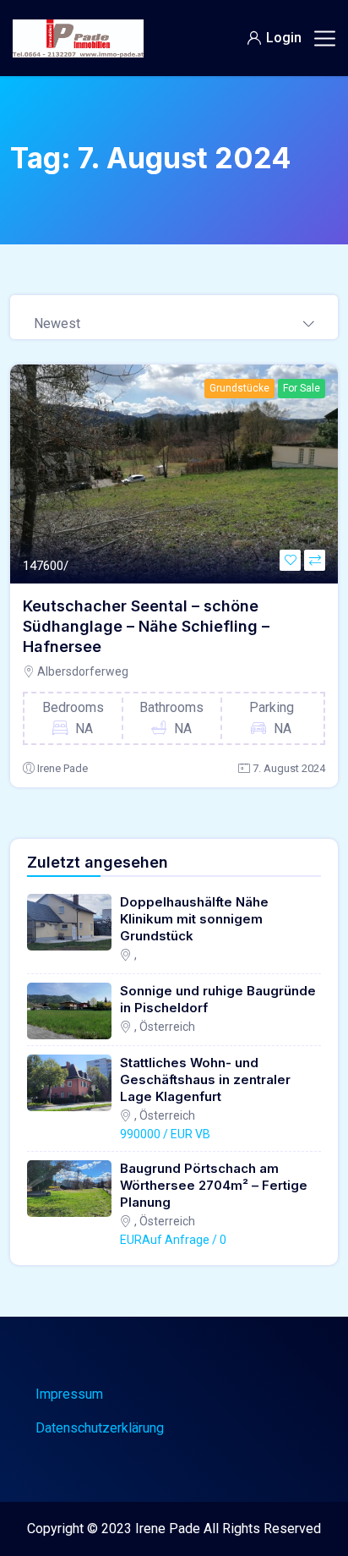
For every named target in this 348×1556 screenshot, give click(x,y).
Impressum (69, 1394)
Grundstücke (239, 388)
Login (284, 38)
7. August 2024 (289, 768)
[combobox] (174, 318)
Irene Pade (62, 768)
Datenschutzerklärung (99, 1428)
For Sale (301, 388)
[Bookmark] (290, 560)
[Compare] (314, 560)
